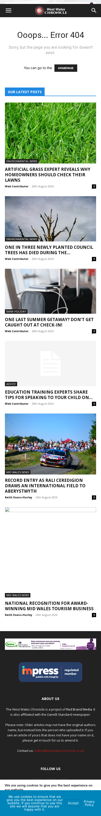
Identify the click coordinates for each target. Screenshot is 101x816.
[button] (8, 10)
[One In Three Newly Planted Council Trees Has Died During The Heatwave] (50, 218)
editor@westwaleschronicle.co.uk (59, 750)
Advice (11, 384)
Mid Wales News (17, 472)
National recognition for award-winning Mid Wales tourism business (49, 605)
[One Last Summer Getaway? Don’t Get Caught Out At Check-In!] (50, 291)
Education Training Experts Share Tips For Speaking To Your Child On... (49, 394)
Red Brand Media (79, 709)
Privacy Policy (89, 803)
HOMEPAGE (66, 68)
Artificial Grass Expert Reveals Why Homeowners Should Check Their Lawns (47, 174)
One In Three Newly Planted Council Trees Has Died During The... (49, 249)
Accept (73, 803)
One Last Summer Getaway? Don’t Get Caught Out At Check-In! (49, 322)
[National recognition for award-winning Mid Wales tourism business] (50, 552)
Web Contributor (16, 186)
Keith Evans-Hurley (18, 497)
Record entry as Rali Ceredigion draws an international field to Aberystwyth (45, 485)
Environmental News (21, 161)
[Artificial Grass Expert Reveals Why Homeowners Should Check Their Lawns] (50, 133)
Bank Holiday (16, 311)
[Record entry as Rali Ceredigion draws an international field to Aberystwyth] (50, 444)
